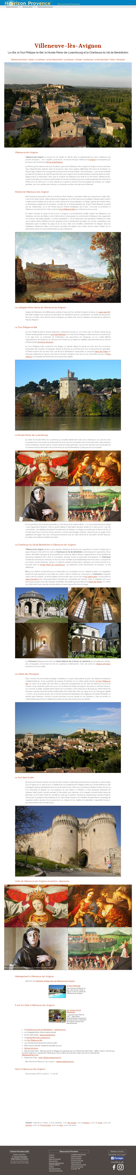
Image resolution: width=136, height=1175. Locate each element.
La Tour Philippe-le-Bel (54, 59)
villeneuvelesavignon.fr (65, 1062)
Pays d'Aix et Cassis (77, 1166)
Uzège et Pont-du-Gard (78, 1164)
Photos (112, 59)
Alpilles (51, 1166)
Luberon (52, 1157)
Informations (120, 59)
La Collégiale (40, 59)
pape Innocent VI (32, 579)
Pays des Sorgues (54, 1168)
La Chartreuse (69, 59)
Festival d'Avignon (103, 664)
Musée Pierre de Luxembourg (38, 1038)
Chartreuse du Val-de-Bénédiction (39, 1030)
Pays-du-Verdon (76, 1158)
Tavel (100, 1123)
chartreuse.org (60, 1030)
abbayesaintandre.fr (47, 1035)
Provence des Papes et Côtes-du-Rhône (56, 1163)
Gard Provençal (76, 1162)
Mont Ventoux (53, 1161)
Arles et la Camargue (55, 1170)
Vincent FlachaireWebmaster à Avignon (19, 1158)
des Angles (71, 1123)
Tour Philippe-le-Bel (67, 209)
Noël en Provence (55, 1159)
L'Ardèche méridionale (78, 1154)
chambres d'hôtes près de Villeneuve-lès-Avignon (55, 981)
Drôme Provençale (77, 1160)
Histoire (31, 59)
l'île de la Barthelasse (54, 162)
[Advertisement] (68, 24)
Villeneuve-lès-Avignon (45, 7)
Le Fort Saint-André (101, 59)
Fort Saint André (90, 577)
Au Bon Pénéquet (73, 986)
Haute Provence (76, 1156)
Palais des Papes (101, 352)
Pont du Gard (45, 1125)
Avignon (92, 160)
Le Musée (78, 59)
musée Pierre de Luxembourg (52, 565)
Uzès (61, 1125)
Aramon (29, 1125)
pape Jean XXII (104, 312)
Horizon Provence (12, 7)
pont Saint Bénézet (58, 334)
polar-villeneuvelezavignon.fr (49, 1058)
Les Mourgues (88, 59)
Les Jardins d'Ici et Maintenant (74, 1011)
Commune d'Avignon (45, 342)
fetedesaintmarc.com (30, 1055)
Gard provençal (28, 7)
